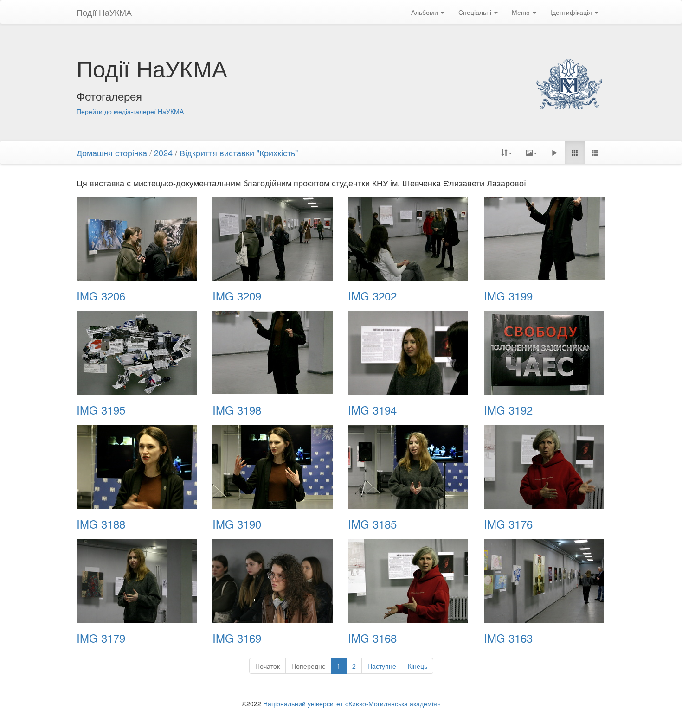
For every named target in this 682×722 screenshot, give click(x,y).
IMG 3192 (508, 410)
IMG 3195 (101, 410)
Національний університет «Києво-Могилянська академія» (352, 703)
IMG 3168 (372, 638)
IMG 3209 (236, 296)
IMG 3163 (508, 638)
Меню (522, 12)
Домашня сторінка (112, 153)
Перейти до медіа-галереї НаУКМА (130, 111)
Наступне (381, 666)
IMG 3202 (372, 296)
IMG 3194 (372, 410)
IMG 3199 (508, 296)
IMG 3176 (508, 524)
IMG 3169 (236, 638)
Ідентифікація (572, 12)
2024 (163, 153)
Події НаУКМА (104, 12)
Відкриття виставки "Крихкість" (239, 153)
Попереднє (308, 666)
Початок (267, 666)
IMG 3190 (236, 524)
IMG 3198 (236, 410)
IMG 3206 (101, 296)
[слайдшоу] (554, 152)
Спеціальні (475, 12)
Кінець (417, 666)
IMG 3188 (101, 524)
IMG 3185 (372, 524)
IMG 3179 (101, 638)
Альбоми (425, 12)
